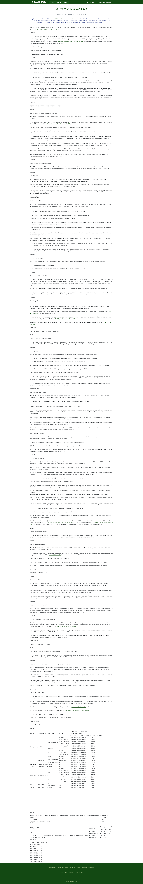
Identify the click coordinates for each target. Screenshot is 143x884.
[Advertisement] (71, 799)
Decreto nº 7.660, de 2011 (79, 707)
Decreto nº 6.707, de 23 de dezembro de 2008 (76, 710)
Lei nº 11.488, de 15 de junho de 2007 (66, 626)
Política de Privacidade (88, 867)
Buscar (71, 867)
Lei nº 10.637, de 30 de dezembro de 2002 (60, 522)
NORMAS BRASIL (38, 2)
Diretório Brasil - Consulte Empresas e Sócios (71, 872)
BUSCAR (59, 2)
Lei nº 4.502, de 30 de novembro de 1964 (64, 319)
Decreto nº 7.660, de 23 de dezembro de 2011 (70, 41)
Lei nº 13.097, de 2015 (55, 555)
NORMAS (66, 2)
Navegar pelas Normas (63, 867)
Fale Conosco (77, 867)
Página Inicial (52, 867)
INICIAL (52, 2)
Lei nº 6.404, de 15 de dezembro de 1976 (58, 124)
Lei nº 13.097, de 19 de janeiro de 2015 (62, 19)
